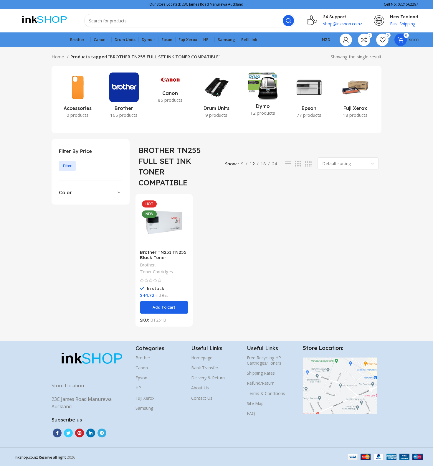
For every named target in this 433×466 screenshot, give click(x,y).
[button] (164, 307)
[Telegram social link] (101, 433)
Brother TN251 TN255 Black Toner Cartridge (163, 257)
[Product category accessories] (77, 97)
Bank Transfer (204, 368)
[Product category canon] (170, 89)
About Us (200, 388)
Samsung (144, 408)
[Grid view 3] (298, 164)
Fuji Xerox (144, 398)
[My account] (346, 40)
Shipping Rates (261, 373)
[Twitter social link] (68, 433)
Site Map (255, 403)
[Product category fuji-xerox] (355, 97)
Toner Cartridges (156, 271)
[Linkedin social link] (90, 433)
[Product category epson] (309, 97)
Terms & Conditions (266, 393)
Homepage (201, 357)
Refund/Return (261, 383)
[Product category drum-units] (216, 97)
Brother (147, 265)
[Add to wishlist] (183, 234)
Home (58, 57)
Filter (67, 165)
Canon (141, 368)
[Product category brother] (124, 97)
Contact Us (201, 398)
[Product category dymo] (263, 96)
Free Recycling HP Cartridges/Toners (264, 360)
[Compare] (183, 208)
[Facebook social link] (57, 433)
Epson (141, 378)
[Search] (288, 20)
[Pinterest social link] (79, 433)
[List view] (288, 164)
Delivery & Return (208, 378)
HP (138, 388)
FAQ (251, 413)
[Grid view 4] (308, 164)
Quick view (183, 221)
